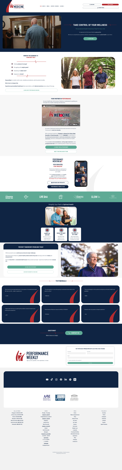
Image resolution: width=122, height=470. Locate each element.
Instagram (104, 416)
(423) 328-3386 (20, 414)
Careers (75, 424)
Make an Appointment (74, 414)
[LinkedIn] (65, 379)
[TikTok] (51, 379)
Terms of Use (63, 453)
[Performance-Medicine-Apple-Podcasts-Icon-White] (74, 379)
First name (69, 351)
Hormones (75, 426)
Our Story (75, 420)
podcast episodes (56, 174)
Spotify (103, 422)
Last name (88, 351)
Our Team (75, 422)
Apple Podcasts (104, 424)
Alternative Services (75, 433)
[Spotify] (70, 379)
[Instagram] (56, 379)
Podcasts (75, 439)
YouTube (104, 412)
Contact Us (75, 441)
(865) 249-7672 (20, 420)
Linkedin (104, 420)
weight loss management (65, 136)
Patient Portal (75, 418)
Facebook (104, 418)
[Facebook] (61, 379)
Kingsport (60, 133)
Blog (75, 437)
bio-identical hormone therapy (52, 136)
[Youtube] (47, 379)
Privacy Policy (58, 453)
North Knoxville (54, 135)
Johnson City (66, 133)
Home (75, 412)
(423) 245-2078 (19, 412)
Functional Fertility (75, 431)
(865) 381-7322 (20, 422)
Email (69, 355)
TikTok (104, 414)
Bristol (71, 133)
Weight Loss (75, 428)
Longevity (75, 430)
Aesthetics (75, 435)
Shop (75, 416)
